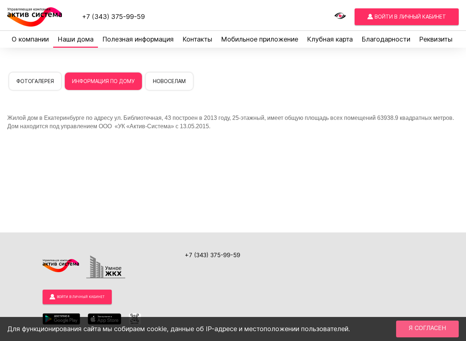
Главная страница (30, 59)
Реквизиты (436, 39)
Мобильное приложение (259, 39)
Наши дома (76, 39)
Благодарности (386, 39)
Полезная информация (138, 39)
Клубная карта (330, 39)
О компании (30, 39)
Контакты (197, 39)
